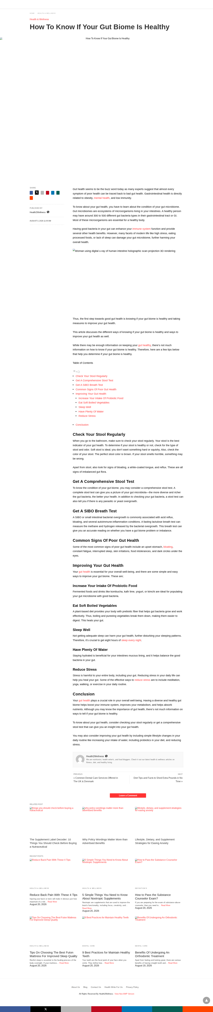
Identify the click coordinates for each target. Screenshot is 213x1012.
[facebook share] (31, 193)
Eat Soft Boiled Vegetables (94, 402)
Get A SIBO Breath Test (89, 384)
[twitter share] (37, 192)
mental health (102, 198)
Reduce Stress (87, 415)
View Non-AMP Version (124, 994)
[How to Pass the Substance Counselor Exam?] (159, 872)
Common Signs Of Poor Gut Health (96, 389)
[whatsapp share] (58, 193)
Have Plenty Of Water (91, 411)
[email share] (42, 193)
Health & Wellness (47, 13)
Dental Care (88, 946)
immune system (141, 228)
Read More (52, 902)
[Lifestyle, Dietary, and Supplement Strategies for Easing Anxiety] (159, 821)
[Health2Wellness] (107, 4)
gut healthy (144, 345)
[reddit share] (31, 198)
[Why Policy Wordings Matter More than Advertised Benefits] (106, 821)
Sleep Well (85, 407)
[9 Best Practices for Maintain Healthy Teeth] (106, 929)
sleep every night (131, 640)
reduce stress (142, 679)
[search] (182, 4)
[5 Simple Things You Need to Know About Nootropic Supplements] (106, 872)
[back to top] (206, 1000)
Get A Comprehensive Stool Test (94, 380)
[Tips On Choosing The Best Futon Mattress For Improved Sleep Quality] (54, 929)
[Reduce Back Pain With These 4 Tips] (54, 872)
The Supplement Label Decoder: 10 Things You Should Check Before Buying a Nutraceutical (53, 843)
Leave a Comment (128, 795)
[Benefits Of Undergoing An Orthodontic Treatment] (159, 929)
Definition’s (141, 888)
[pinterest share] (47, 193)
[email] (76, 1009)
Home (32, 13)
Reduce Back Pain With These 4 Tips (53, 894)
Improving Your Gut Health (91, 393)
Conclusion (82, 424)
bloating (168, 546)
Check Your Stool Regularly (91, 376)
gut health (84, 571)
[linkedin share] (52, 193)
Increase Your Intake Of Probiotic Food (101, 398)
